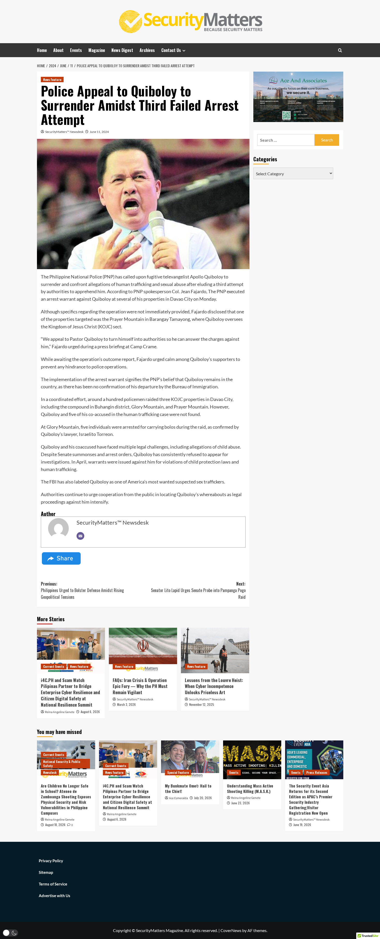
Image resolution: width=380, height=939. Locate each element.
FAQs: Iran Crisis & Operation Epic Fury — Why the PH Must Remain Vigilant (140, 686)
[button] (10, 932)
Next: (198, 590)
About (58, 50)
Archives (147, 50)
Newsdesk (50, 772)
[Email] (80, 536)
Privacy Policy (51, 860)
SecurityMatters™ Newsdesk (64, 132)
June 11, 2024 (99, 132)
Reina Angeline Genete (59, 712)
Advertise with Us (54, 895)
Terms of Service (53, 884)
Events (76, 50)
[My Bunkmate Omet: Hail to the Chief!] (190, 759)
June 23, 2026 (240, 803)
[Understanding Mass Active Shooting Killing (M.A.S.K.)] (252, 759)
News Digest (122, 50)
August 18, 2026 (55, 824)
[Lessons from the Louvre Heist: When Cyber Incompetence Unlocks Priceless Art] (215, 650)
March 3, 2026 (126, 704)
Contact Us (171, 50)
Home (42, 50)
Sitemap (46, 872)
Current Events (53, 666)
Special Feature (178, 772)
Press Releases (316, 772)
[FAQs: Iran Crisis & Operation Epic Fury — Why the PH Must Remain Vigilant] (143, 650)
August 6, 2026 (90, 711)
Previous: (82, 590)
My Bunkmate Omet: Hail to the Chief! (188, 788)
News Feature (52, 79)
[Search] (340, 50)
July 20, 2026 (203, 798)
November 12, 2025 (201, 704)
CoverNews (231, 930)
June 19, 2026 (302, 824)
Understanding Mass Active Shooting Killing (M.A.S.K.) (250, 788)
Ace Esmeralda (178, 798)
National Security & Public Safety (61, 763)
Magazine (96, 50)
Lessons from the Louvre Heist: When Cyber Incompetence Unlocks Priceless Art (214, 686)
